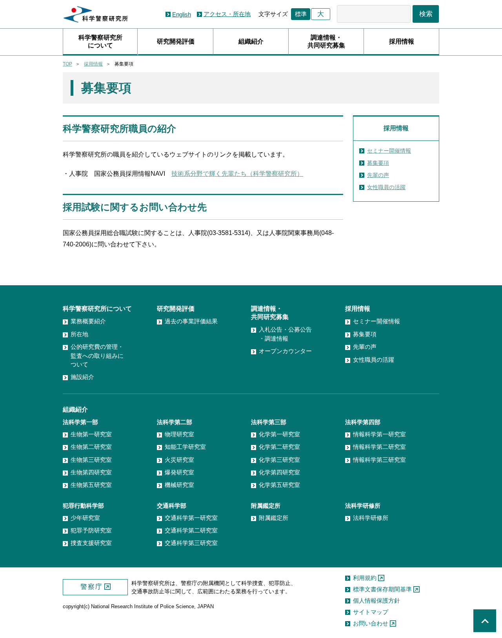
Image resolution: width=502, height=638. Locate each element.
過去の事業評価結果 (191, 321)
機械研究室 (179, 484)
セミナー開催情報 (389, 151)
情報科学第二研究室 (379, 446)
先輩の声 (378, 175)
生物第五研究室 (91, 484)
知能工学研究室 (185, 446)
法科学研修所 (370, 517)
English (181, 14)
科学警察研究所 (96, 14)
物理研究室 (179, 434)
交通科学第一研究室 (191, 517)
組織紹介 (251, 41)
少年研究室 (85, 517)
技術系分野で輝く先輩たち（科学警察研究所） (237, 173)
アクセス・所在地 (227, 14)
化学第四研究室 (279, 472)
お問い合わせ (370, 623)
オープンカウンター (285, 351)
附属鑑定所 (273, 517)
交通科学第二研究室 (191, 530)
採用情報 (401, 41)
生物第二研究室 (91, 446)
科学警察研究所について (100, 41)
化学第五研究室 (279, 484)
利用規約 (364, 577)
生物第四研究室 (91, 472)
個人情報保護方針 (376, 600)
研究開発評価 (176, 41)
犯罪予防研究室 (91, 530)
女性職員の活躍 (386, 187)
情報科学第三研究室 (379, 459)
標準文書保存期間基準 (382, 589)
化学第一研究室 (279, 434)
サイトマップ (370, 612)
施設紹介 (82, 377)
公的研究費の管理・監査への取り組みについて (97, 355)
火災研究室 (179, 459)
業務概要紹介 (88, 321)
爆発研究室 (179, 472)
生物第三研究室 (91, 459)
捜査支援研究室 (91, 543)
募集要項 (378, 163)
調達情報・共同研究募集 (326, 41)
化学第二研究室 (279, 446)
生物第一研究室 (91, 434)
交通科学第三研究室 (191, 543)
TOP (67, 64)
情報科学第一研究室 (379, 434)
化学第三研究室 (279, 459)
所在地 (79, 334)
